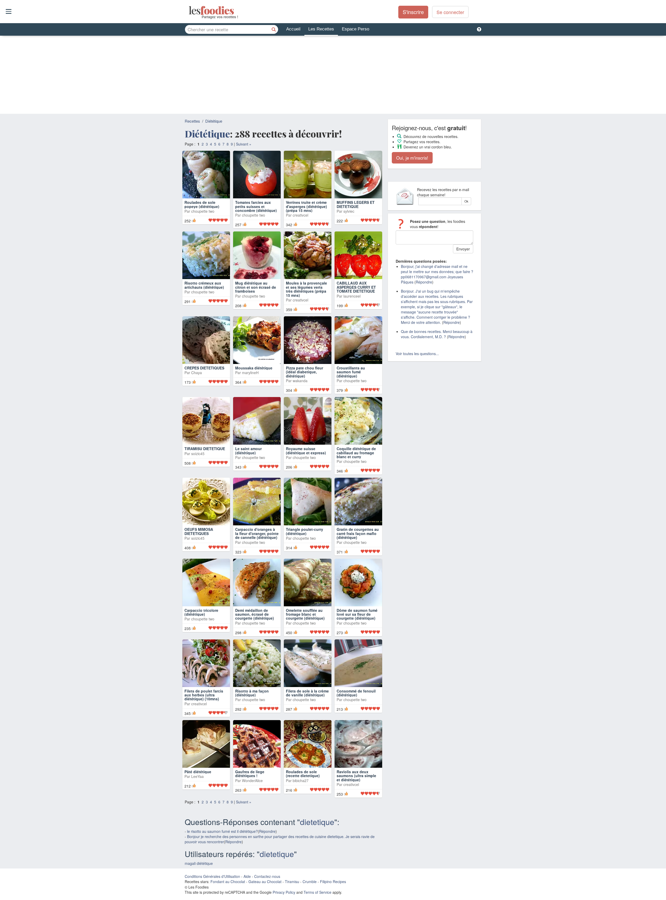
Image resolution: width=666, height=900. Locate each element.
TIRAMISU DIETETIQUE (204, 448)
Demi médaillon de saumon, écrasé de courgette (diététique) (254, 614)
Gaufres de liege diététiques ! (249, 773)
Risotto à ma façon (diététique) (252, 692)
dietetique (317, 821)
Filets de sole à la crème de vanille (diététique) (307, 692)
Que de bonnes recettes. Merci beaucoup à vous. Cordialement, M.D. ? (436, 334)
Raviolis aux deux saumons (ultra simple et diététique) (356, 775)
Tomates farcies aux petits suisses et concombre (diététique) (256, 206)
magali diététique (199, 863)
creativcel (300, 215)
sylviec (348, 211)
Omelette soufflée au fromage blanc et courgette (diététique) (305, 614)
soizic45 (197, 453)
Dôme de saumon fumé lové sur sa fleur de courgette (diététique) (357, 614)
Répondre (267, 831)
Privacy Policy (284, 892)
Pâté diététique (197, 771)
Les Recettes (321, 29)
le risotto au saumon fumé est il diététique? (222, 831)
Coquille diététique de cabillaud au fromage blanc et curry (356, 452)
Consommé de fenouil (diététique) (356, 692)
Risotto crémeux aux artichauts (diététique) (204, 284)
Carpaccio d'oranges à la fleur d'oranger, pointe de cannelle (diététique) (257, 533)
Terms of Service (317, 892)
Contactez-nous (267, 876)
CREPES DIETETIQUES (204, 367)
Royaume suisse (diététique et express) (306, 450)
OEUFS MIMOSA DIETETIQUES (198, 531)
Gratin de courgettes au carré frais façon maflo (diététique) (358, 533)
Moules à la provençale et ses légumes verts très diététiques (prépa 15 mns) (306, 289)
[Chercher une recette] (273, 29)
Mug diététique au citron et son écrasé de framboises (255, 287)
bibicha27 (301, 780)
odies (189, 10)
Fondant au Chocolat (227, 881)
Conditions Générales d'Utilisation (212, 876)
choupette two (202, 211)
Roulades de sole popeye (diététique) (201, 204)
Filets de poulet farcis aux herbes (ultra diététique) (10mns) (203, 695)
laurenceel (352, 296)
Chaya (196, 372)
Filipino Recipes (333, 881)
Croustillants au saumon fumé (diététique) (351, 372)
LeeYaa (197, 776)
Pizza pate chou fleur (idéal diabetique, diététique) (304, 372)
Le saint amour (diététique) (248, 450)
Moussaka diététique (253, 367)
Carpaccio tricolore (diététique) (201, 612)
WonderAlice (252, 780)
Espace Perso (355, 29)
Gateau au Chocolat (264, 881)
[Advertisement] (333, 74)
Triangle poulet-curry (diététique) (304, 531)
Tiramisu (292, 881)
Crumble (310, 881)
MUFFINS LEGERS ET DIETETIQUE (356, 204)
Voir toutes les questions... (417, 353)
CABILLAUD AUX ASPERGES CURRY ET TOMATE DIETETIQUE (356, 287)
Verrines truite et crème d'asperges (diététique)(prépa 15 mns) (306, 206)
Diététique (213, 121)
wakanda (300, 380)
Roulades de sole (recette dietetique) (303, 773)
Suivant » (243, 144)
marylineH (250, 372)
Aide (247, 876)
